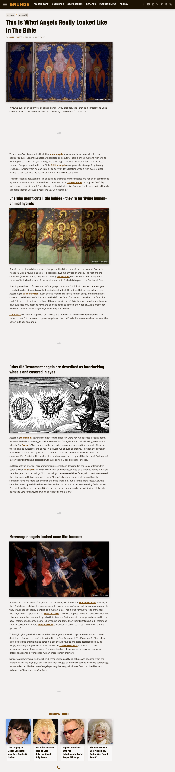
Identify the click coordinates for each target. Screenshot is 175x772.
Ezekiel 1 (26, 445)
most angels (56, 154)
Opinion (124, 4)
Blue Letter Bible (87, 602)
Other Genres (75, 4)
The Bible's (15, 314)
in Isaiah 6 (29, 469)
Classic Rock (41, 4)
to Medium (26, 437)
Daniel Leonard (15, 37)
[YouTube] (148, 4)
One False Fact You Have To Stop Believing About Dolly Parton (45, 752)
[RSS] (171, 4)
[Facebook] (144, 4)
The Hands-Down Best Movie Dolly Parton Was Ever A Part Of (99, 752)
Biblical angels (58, 165)
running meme (74, 182)
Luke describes (45, 624)
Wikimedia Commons (103, 99)
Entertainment (107, 4)
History (10, 15)
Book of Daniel (51, 613)
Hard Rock (58, 4)
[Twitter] (157, 4)
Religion (23, 15)
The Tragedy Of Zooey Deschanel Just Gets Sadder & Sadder (17, 752)
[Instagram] (153, 4)
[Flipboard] (162, 4)
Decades (91, 4)
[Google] (166, 4)
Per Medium (63, 276)
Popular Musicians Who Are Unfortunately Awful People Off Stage (72, 752)
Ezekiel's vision (31, 293)
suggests (68, 645)
